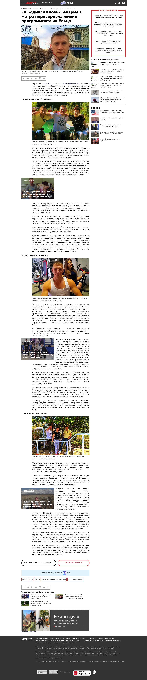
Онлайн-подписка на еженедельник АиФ (50, 640)
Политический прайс (43, 643)
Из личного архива (34, 73)
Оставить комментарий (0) (73, 563)
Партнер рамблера (65, 672)
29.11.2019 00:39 (26, 9)
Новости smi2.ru (28, 632)
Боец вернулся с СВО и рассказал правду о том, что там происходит (111, 132)
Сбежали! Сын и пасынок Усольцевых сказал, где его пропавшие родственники (113, 64)
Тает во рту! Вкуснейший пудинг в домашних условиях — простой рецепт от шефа (111, 71)
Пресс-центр (91, 638)
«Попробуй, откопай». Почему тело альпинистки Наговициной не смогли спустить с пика (112, 99)
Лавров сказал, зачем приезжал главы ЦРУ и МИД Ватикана (110, 125)
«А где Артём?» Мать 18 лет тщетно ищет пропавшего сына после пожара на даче (112, 85)
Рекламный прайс (42, 638)
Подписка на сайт (78, 638)
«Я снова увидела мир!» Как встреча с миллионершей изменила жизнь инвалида (74, 596)
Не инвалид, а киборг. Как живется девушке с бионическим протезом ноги (42, 603)
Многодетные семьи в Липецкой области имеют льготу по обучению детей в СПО (108, 25)
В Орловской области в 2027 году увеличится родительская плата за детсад (108, 50)
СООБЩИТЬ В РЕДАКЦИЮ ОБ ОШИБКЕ (64, 643)
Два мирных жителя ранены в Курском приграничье (108, 42)
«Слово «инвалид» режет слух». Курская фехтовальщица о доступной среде (41, 596)
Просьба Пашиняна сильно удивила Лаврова (112, 118)
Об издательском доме (106, 638)
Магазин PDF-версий (73, 640)
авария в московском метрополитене (61, 84)
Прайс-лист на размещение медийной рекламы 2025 (103, 640)
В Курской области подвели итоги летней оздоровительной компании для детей (108, 33)
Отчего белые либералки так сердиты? (109, 140)
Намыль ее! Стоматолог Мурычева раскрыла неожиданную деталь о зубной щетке (112, 78)
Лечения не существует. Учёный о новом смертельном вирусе (111, 91)
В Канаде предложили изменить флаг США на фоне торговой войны (112, 111)
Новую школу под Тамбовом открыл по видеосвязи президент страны (108, 16)
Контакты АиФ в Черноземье (60, 638)
